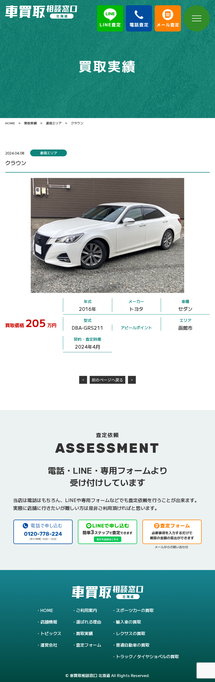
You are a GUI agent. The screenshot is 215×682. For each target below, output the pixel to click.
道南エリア (48, 152)
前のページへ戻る (107, 379)
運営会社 (48, 645)
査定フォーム (88, 645)
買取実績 (84, 633)
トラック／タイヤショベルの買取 (147, 656)
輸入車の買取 (128, 622)
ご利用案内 (86, 610)
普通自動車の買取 (132, 645)
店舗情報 (48, 622)
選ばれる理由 (88, 622)
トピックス (50, 633)
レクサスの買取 (130, 633)
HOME (46, 610)
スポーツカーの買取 (135, 610)
